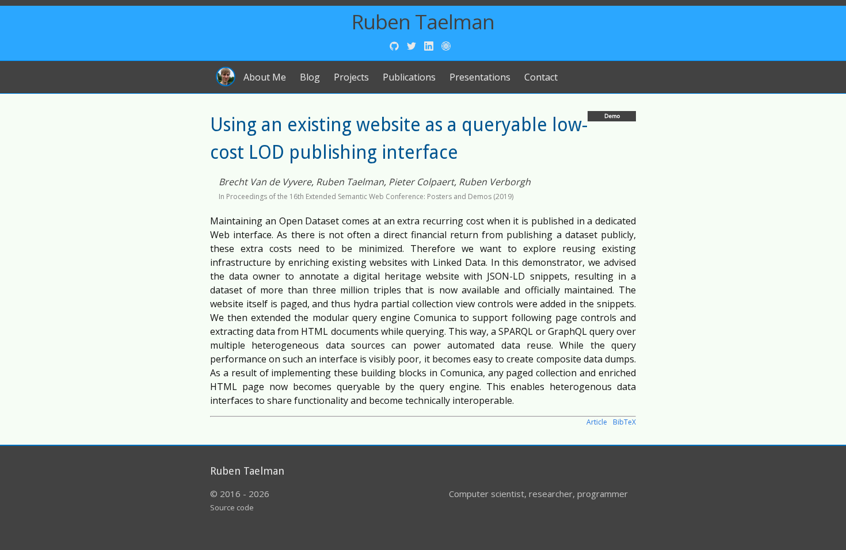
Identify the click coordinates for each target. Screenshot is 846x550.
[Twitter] (412, 45)
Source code (232, 507)
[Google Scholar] (446, 45)
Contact (541, 77)
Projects (351, 77)
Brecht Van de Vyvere (265, 181)
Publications (409, 77)
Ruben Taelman (423, 21)
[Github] (395, 45)
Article (596, 422)
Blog (310, 77)
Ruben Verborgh (495, 181)
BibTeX (624, 422)
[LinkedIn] (430, 45)
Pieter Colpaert (421, 181)
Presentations (479, 77)
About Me (264, 77)
